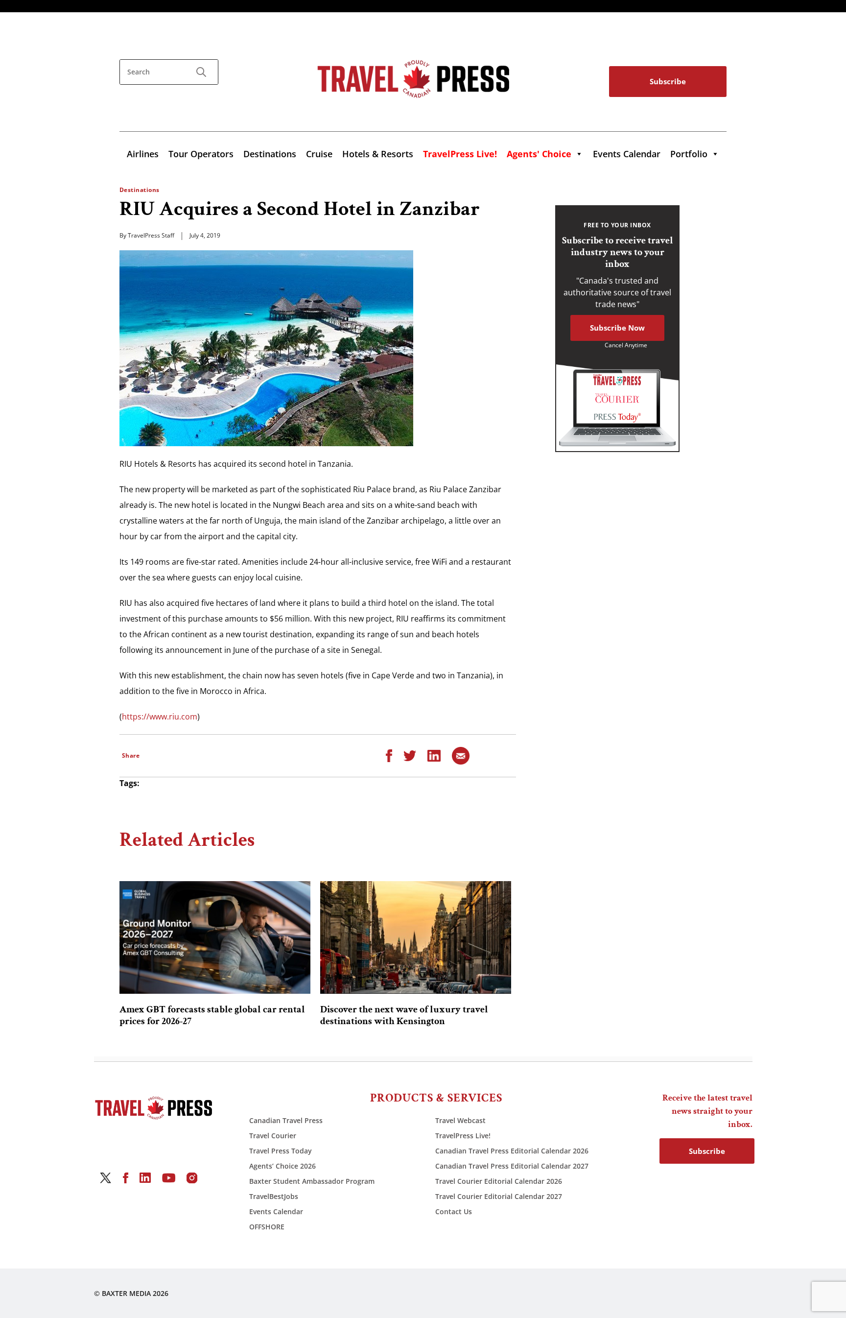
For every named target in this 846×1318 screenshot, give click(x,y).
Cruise (319, 154)
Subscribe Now (617, 328)
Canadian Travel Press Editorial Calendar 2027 (511, 1166)
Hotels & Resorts (377, 154)
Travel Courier (272, 1135)
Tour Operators (201, 154)
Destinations (269, 154)
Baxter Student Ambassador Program (312, 1181)
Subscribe (668, 81)
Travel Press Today (280, 1150)
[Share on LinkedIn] (434, 754)
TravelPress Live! (463, 1135)
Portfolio (688, 154)
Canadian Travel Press (286, 1120)
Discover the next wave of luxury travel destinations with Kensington (404, 1015)
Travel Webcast (460, 1120)
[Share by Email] (461, 754)
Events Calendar (626, 154)
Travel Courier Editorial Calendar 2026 (498, 1181)
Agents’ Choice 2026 (282, 1166)
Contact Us (453, 1211)
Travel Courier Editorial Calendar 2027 (498, 1196)
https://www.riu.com (159, 716)
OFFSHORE (266, 1226)
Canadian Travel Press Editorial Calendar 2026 (511, 1150)
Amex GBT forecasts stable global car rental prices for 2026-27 (212, 1015)
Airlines (143, 154)
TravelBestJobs (273, 1196)
